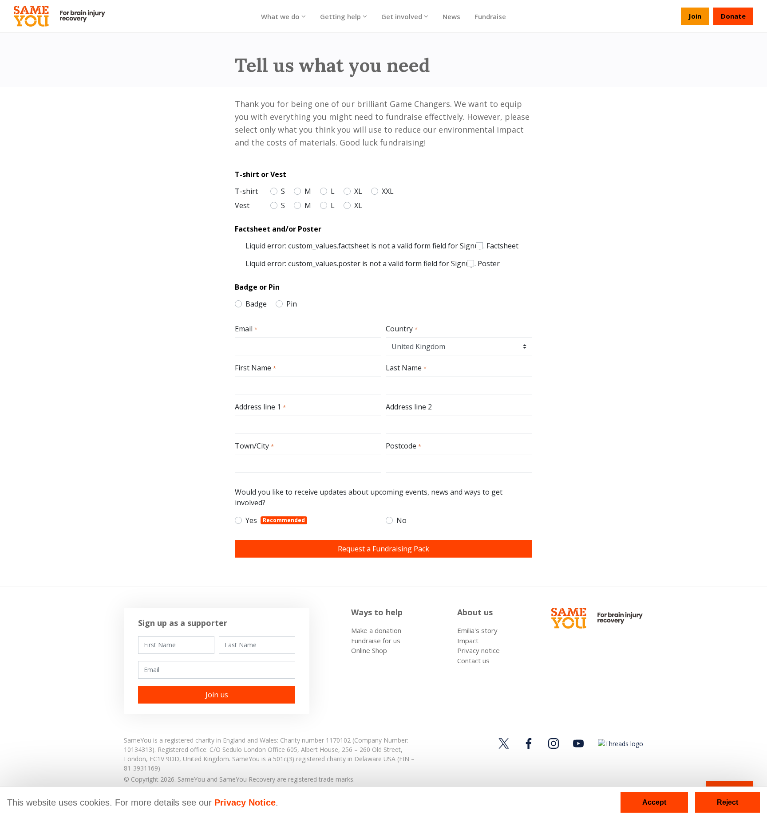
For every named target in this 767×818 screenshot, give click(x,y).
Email (246, 329)
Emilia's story (477, 630)
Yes (275, 520)
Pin (291, 304)
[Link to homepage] (63, 16)
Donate (733, 16)
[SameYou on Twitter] (505, 743)
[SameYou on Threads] (619, 743)
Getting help (340, 16)
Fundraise (490, 16)
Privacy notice (478, 650)
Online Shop (369, 650)
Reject (727, 802)
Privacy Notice (245, 802)
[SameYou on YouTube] (578, 743)
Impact (467, 640)
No (401, 520)
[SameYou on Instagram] (553, 743)
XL (358, 191)
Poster (489, 263)
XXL (388, 191)
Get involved (401, 16)
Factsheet (502, 246)
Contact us (473, 660)
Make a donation (376, 630)
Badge (256, 304)
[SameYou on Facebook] (529, 743)
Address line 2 (409, 407)
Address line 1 (260, 407)
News (451, 16)
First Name (255, 368)
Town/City (254, 446)
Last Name (406, 368)
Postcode (403, 446)
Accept (654, 802)
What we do (280, 16)
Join (694, 16)
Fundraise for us (375, 640)
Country (402, 329)
